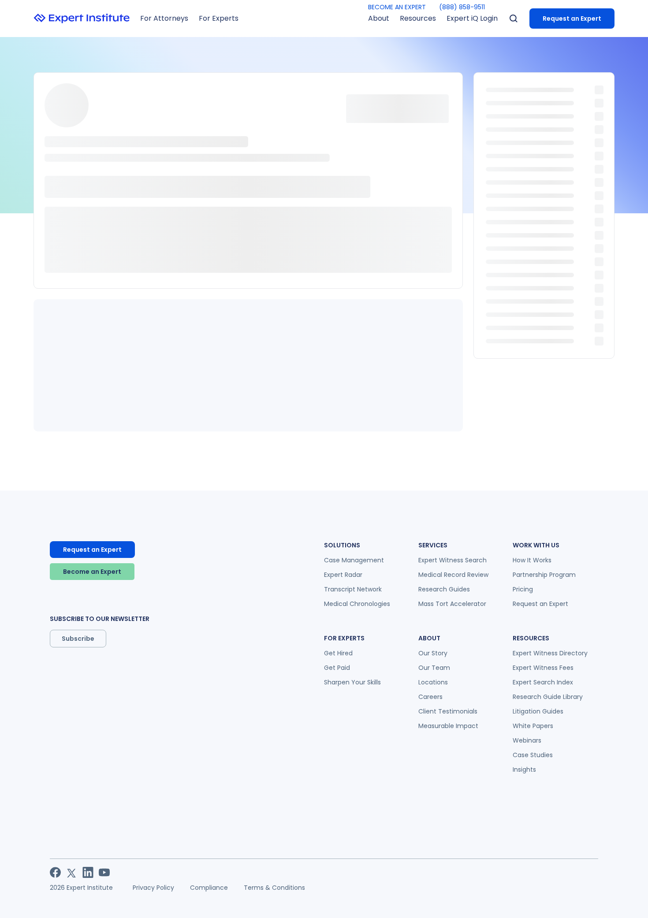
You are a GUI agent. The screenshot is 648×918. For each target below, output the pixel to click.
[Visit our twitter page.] (71, 872)
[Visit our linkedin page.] (87, 872)
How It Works (532, 560)
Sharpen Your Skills (352, 682)
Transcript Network (353, 589)
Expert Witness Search (452, 560)
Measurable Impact (448, 726)
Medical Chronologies (357, 604)
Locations (433, 682)
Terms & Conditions (274, 888)
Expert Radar (343, 575)
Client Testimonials (447, 711)
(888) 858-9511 (462, 7)
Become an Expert (92, 571)
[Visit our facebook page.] (55, 872)
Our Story (432, 653)
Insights (524, 769)
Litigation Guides (538, 711)
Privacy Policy (153, 888)
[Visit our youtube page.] (104, 872)
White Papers (533, 726)
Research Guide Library (548, 697)
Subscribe (78, 638)
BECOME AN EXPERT (397, 7)
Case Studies (533, 755)
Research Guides (444, 589)
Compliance (209, 888)
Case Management (354, 560)
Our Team (434, 668)
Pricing (523, 589)
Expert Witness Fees (543, 668)
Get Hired (338, 653)
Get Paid (337, 668)
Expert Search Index (543, 682)
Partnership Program (544, 575)
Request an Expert (572, 18)
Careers (430, 697)
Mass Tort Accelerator (452, 604)
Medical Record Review (453, 575)
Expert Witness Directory (550, 653)
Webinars (527, 740)
